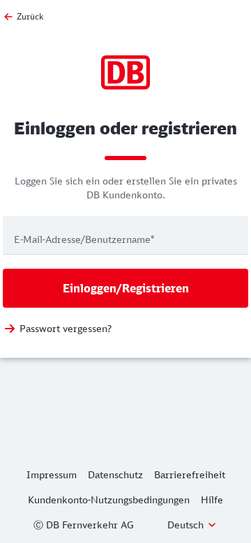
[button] (192, 525)
